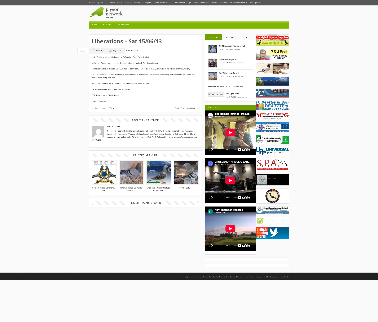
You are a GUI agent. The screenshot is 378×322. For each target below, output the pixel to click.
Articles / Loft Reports (142, 3)
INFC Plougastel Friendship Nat (232, 46)
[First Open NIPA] (216, 94)
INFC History (123, 24)
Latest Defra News (216, 277)
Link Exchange (229, 277)
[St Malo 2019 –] (185, 172)
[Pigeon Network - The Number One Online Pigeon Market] (118, 20)
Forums (107, 24)
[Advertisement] (189, 301)
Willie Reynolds (116, 126)
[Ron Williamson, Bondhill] (212, 80)
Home (94, 24)
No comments (238, 63)
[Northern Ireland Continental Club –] (103, 172)
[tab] (213, 37)
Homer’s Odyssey (96, 3)
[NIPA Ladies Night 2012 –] (212, 67)
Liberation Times (242, 277)
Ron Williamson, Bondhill (229, 73)
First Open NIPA (232, 94)
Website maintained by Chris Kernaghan (264, 277)
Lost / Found (110, 3)
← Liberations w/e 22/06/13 (103, 108)
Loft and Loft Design (183, 3)
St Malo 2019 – (185, 188)
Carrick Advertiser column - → (187, 108)
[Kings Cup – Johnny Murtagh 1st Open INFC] (158, 172)
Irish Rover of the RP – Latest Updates (245, 3)
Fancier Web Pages (201, 3)
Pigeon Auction (190, 277)
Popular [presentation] (213, 37)
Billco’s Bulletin (202, 277)
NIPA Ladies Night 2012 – (229, 60)
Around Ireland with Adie (163, 3)
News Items (100, 50)
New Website (213, 87)
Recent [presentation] (230, 37)
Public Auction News (220, 3)
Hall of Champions (124, 3)
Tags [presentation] (247, 37)
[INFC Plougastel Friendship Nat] (212, 53)
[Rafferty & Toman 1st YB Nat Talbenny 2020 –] (131, 172)
